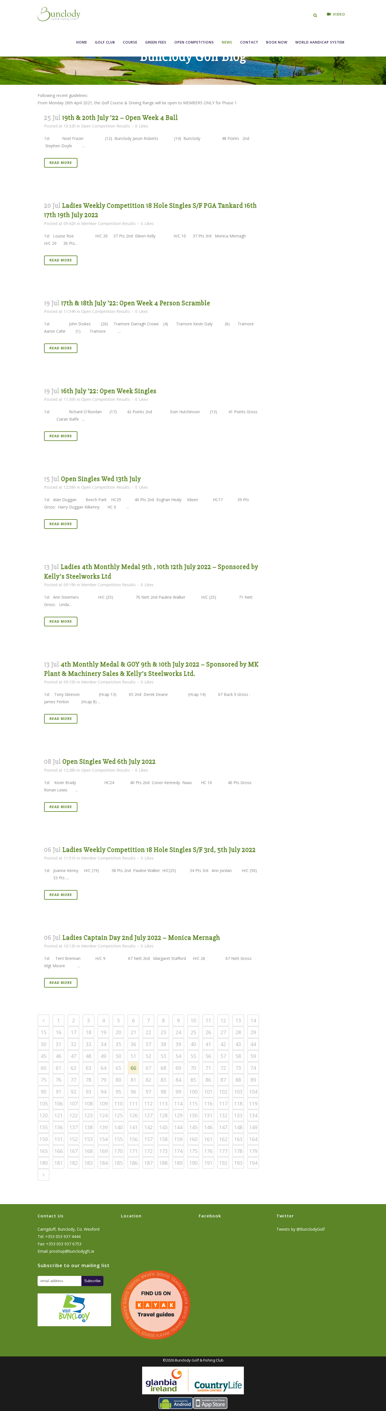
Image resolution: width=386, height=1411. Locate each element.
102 (223, 1091)
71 (208, 1067)
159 (178, 1139)
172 (148, 1151)
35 (118, 1044)
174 (178, 1151)
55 (193, 1056)
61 (58, 1067)
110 (118, 1103)
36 (133, 1044)
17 (73, 1032)
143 (163, 1127)
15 (43, 1032)
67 (148, 1067)
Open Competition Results (105, 126)
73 (238, 1067)
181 (58, 1162)
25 (193, 1032)
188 (163, 1162)
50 (118, 1056)
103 (238, 1091)
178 (238, 1151)
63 (88, 1067)
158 (163, 1139)
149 (253, 1127)
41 (208, 1044)
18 (88, 1032)
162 (223, 1139)
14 (253, 1020)
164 (253, 1139)
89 (253, 1079)
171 (133, 1151)
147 (223, 1127)
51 (133, 1056)
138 (88, 1127)
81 (133, 1079)
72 (223, 1067)
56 (208, 1056)
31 (58, 1044)
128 (163, 1115)
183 (88, 1162)
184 (103, 1162)
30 (43, 1044)
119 (253, 1103)
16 (58, 1032)
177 (223, 1151)
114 (178, 1103)
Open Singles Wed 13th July (101, 479)
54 (178, 1056)
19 (103, 1032)
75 (43, 1079)
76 (58, 1079)
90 (43, 1091)
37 (148, 1044)
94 (103, 1091)
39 (178, 1044)
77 (73, 1079)
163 (238, 1139)
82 (148, 1079)
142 (148, 1127)
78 (88, 1079)
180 (43, 1162)
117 (223, 1103)
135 (43, 1127)
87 (223, 1079)
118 (238, 1103)
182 (73, 1162)
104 (253, 1091)
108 (88, 1103)
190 (193, 1162)
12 (223, 1020)
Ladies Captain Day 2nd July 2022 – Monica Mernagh (141, 938)
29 (253, 1032)
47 (73, 1056)
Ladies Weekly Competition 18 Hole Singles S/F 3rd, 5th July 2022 (159, 850)
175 (193, 1151)
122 (73, 1115)
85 (193, 1079)
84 (178, 1079)
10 (193, 1020)
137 (73, 1127)
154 (103, 1139)
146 (208, 1127)
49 (103, 1056)
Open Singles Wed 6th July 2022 (109, 762)
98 (163, 1091)
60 (43, 1067)
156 (133, 1139)
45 (43, 1056)
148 (238, 1127)
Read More (60, 162)
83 (163, 1079)
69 (178, 1067)
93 (88, 1091)
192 (223, 1162)
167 (73, 1151)
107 (73, 1103)
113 (163, 1103)
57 (223, 1056)
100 (193, 1091)
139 (103, 1127)
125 (118, 1115)
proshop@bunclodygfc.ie (71, 1251)
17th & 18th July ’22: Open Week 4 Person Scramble (135, 303)
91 (58, 1091)
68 (163, 1067)
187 (148, 1162)
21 (133, 1032)
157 (148, 1139)
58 (238, 1056)
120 (43, 1115)
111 (133, 1103)
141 (133, 1127)
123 (88, 1115)
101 (208, 1091)
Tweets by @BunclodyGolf (300, 1229)
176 (208, 1151)
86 (208, 1079)
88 (238, 1079)
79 (103, 1079)
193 (238, 1162)
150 (43, 1139)
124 (103, 1115)
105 (43, 1103)
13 (238, 1020)
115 (193, 1103)
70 (193, 1067)
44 (253, 1044)
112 (148, 1103)
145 (193, 1127)
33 (88, 1044)
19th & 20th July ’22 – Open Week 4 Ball (120, 118)
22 (148, 1032)
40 (193, 1044)
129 (178, 1115)
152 (73, 1139)
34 (103, 1044)
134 (253, 1115)
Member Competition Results (108, 223)
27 (223, 1032)
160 (193, 1139)
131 (208, 1115)
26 (208, 1032)
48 (88, 1056)
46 (58, 1056)
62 (73, 1067)
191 (208, 1162)
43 (238, 1044)
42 (223, 1044)
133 (238, 1115)
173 (163, 1151)
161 (208, 1139)
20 (118, 1032)
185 (118, 1162)
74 (253, 1067)
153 (88, 1139)
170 (118, 1151)
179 (253, 1151)
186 (133, 1162)
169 (103, 1151)
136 (58, 1127)
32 (73, 1044)
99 (178, 1091)
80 (118, 1079)
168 (88, 1151)
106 (58, 1103)
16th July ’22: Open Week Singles (109, 391)
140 (118, 1127)
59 (253, 1056)
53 (163, 1056)
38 (163, 1044)
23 (163, 1032)
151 (58, 1139)
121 (58, 1115)
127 (148, 1115)
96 (133, 1091)
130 (193, 1115)
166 (58, 1151)
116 (208, 1103)
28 (238, 1032)
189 (178, 1162)
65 (118, 1067)
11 (208, 1020)
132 (223, 1115)
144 (178, 1127)
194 (253, 1162)
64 (103, 1067)
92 (73, 1091)
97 (148, 1091)
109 (103, 1103)
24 (178, 1032)
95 (118, 1091)
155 (118, 1139)
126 (133, 1115)
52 (148, 1056)
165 (43, 1151)
